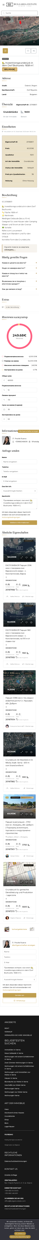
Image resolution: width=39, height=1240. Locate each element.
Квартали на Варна (12, 1145)
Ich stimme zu (20, 1233)
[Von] (36, 1229)
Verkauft (7, 19)
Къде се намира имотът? (13, 268)
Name (4, 457)
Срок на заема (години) (12, 405)
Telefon (5, 467)
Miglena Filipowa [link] (15, 918)
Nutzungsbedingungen (11, 517)
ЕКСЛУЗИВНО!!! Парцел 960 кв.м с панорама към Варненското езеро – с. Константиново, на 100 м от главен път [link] (18, 635)
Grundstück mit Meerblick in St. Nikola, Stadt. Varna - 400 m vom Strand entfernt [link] (19, 763)
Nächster (23, 929)
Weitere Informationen (19, 523)
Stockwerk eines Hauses (14, 1113)
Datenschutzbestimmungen (16, 1161)
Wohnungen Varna (12, 1089)
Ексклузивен (27, 797)
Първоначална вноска (11, 386)
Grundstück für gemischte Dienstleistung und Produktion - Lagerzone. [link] (19, 892)
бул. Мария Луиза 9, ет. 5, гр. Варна (18, 1183)
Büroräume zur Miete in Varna (16, 1082)
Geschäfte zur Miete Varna (15, 1085)
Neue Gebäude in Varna (14, 1053)
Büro (6, 1123)
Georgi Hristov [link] (14, 856)
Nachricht (6, 496)
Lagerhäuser (9, 1127)
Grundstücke (10, 1116)
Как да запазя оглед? (12, 289)
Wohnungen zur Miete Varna (16, 1092)
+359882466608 (21, 442)
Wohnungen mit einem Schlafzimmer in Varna (19, 1058)
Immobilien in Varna (12, 1050)
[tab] (5, 50)
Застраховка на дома (11, 415)
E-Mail (4, 477)
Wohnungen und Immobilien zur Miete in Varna (17, 1073)
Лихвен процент (9, 395)
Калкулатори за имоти (13, 1140)
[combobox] (19, 491)
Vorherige (16, 929)
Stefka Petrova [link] (15, 596)
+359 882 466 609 (11, 1193)
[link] (19, 550)
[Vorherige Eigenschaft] (7, 929)
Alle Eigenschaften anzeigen (23, 945)
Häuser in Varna (11, 1078)
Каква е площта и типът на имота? (14, 274)
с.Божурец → (10, 250)
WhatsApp (20, 1001)
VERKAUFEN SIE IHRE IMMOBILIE (18, 1035)
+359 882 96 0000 (11, 1191)
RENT (7, 1028)
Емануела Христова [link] (17, 726)
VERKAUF (8, 1032)
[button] (28, 50)
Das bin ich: (6, 486)
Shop (7, 1120)
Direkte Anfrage (11, 1175)
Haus (7, 1109)
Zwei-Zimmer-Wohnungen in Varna (19, 1063)
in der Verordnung (12, 307)
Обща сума (6, 376)
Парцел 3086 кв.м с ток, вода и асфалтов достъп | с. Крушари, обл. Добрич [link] (19, 701)
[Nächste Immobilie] (32, 929)
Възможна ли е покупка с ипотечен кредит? (14, 282)
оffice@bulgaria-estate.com (15, 1201)
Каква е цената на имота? (14, 263)
